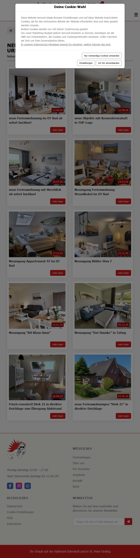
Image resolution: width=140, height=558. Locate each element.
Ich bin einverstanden (108, 63)
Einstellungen (86, 63)
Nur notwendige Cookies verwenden (101, 55)
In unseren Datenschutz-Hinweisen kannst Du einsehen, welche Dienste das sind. (66, 44)
